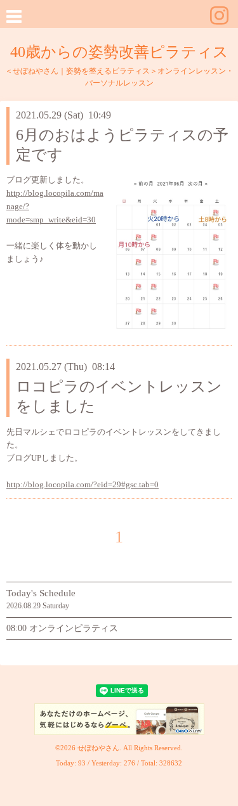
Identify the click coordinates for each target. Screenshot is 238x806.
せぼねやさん (98, 748)
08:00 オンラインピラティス (62, 628)
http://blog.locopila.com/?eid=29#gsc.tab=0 (82, 484)
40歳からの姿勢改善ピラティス (119, 52)
